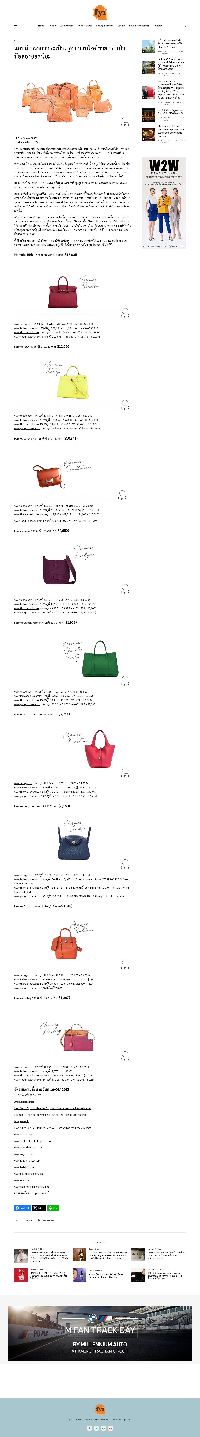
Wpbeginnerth (125, 1419)
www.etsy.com (22, 1180)
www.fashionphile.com (26, 328)
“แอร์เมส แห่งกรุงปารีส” (32, 1220)
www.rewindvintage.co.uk (28, 1147)
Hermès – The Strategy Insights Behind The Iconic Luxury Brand (50, 1114)
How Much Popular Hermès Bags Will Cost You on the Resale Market (52, 1108)
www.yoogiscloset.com (27, 336)
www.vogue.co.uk (23, 1154)
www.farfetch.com (24, 1167)
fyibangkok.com (83, 1419)
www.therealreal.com (26, 332)
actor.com (34, 1160)
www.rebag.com (23, 323)
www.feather (21, 1160)
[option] (100, 1333)
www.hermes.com (24, 1134)
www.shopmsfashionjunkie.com (31, 1186)
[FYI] (100, 12)
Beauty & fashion (21, 41)
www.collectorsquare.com (29, 1173)
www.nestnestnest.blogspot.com (33, 1141)
